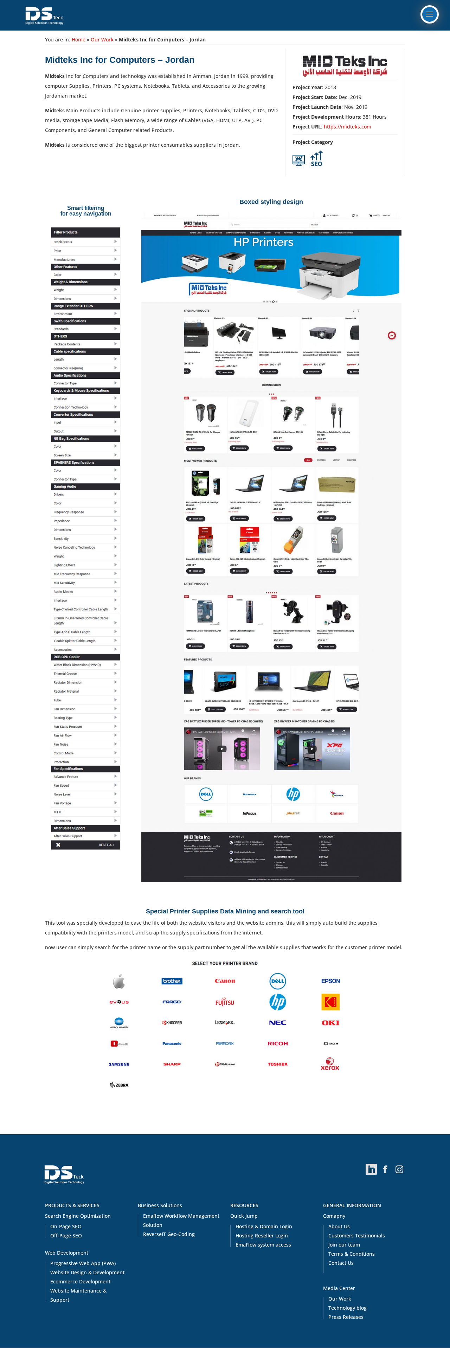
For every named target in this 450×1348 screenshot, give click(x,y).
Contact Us (341, 1263)
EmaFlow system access (263, 1244)
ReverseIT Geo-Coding (169, 1234)
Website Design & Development (87, 1272)
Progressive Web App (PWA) (83, 1263)
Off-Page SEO (66, 1235)
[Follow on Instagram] (399, 1169)
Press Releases (346, 1317)
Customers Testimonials (356, 1235)
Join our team (344, 1244)
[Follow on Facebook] (385, 1169)
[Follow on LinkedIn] (371, 1169)
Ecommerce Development (80, 1281)
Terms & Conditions (351, 1253)
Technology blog (347, 1307)
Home (78, 39)
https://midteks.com (347, 126)
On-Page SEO (66, 1226)
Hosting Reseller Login (262, 1235)
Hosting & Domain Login (264, 1226)
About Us (339, 1226)
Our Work (102, 39)
